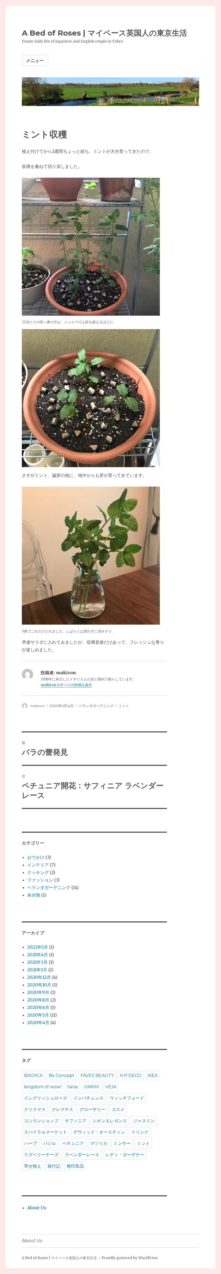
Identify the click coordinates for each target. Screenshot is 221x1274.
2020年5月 (38, 1015)
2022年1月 (37, 947)
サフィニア (75, 1120)
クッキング (38, 872)
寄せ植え (32, 1166)
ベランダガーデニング (96, 706)
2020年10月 (39, 984)
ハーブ (30, 1143)
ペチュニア (73, 1143)
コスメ (118, 1109)
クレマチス (62, 1109)
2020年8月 (38, 1000)
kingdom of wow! (42, 1086)
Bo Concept (61, 1075)
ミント (124, 706)
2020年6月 (38, 1007)
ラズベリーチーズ (41, 1154)
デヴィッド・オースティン (99, 1132)
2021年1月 (37, 969)
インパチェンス (88, 1098)
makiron (37, 706)
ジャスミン (144, 1120)
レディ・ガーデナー (124, 1154)
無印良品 (75, 1166)
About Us (36, 1207)
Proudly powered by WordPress (130, 1258)
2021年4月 (37, 954)
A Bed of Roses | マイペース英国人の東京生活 (104, 32)
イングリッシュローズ (45, 1098)
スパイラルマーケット (45, 1132)
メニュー (35, 60)
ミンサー (122, 1143)
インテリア (38, 864)
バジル (49, 1143)
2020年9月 (38, 992)
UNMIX (91, 1086)
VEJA (110, 1086)
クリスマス (35, 1109)
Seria (72, 1086)
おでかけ (35, 857)
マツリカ (98, 1143)
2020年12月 (39, 977)
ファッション (40, 880)
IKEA (152, 1075)
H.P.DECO (130, 1075)
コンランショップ (41, 1120)
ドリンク (140, 1132)
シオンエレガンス (109, 1120)
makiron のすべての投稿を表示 (66, 685)
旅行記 (53, 1166)
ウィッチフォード (127, 1098)
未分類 (33, 895)
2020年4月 (38, 1022)
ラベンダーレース (82, 1154)
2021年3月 (37, 962)
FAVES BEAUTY (97, 1075)
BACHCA (33, 1075)
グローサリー (92, 1109)
